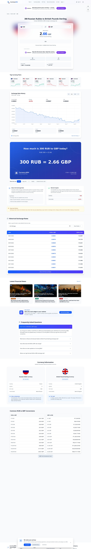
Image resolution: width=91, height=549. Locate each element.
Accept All (27, 544)
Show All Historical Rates (45, 272)
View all (78, 281)
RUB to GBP (13, 13)
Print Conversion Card (46, 456)
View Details (77, 226)
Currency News (37, 2)
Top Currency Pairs (51, 2)
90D (75, 94)
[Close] (70, 542)
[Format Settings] (88, 6)
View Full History (75, 135)
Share (19, 181)
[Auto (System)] (88, 9)
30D (72, 94)
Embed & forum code (41, 181)
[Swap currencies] (45, 26)
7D (68, 94)
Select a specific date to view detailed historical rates (19, 223)
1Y (78, 94)
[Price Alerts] (83, 2)
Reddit (33, 181)
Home (8, 13)
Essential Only (36, 544)
